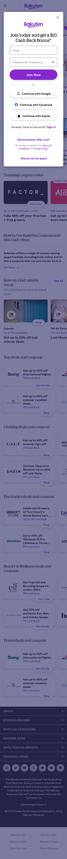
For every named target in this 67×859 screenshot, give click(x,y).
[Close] (58, 17)
